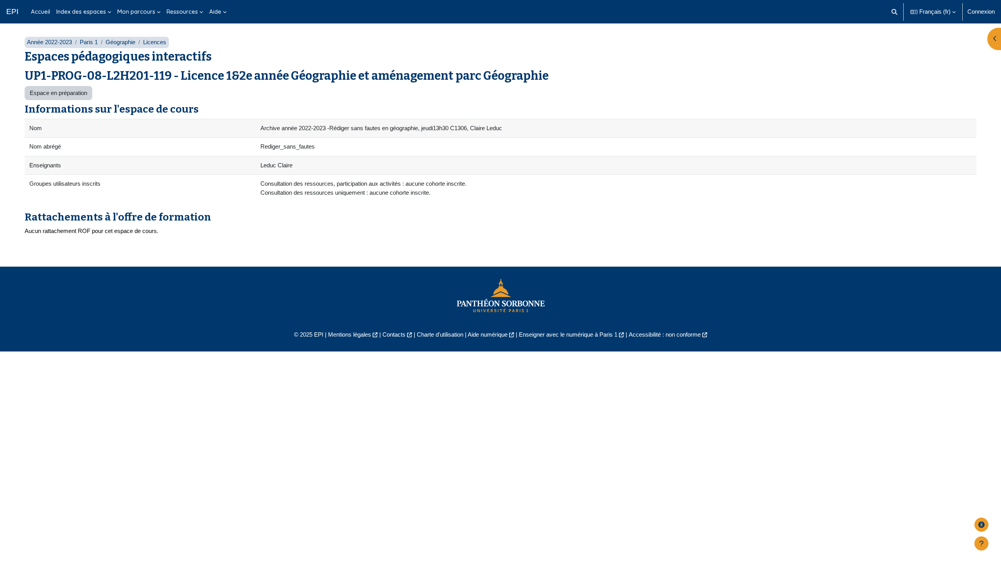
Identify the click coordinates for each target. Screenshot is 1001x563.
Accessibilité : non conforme (665, 334)
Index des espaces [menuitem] (81, 11)
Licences (154, 42)
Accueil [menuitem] (40, 11)
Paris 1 (89, 42)
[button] (895, 11)
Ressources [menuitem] (182, 11)
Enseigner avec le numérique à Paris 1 (568, 334)
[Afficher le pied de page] (981, 543)
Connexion (981, 11)
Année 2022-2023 (49, 42)
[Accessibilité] (981, 525)
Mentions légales (349, 334)
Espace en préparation (58, 93)
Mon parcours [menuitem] (136, 11)
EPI (12, 11)
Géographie (120, 42)
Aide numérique (488, 334)
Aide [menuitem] (215, 11)
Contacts (393, 334)
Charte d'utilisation (440, 334)
